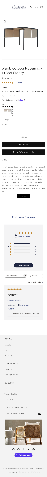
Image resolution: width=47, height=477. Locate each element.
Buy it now (23, 144)
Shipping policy (36, 472)
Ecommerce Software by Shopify (23, 469)
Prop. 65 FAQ (9, 399)
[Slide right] (26, 63)
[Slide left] (21, 63)
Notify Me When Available (23, 152)
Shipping (4, 96)
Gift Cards (8, 355)
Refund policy (39, 469)
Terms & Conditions (11, 394)
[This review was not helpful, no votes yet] (37, 313)
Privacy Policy (9, 389)
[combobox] (35, 282)
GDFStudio (11, 469)
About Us (8, 345)
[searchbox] (13, 275)
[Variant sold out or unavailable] (7, 111)
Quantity (4, 125)
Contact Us (8, 369)
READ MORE (23, 196)
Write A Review (23, 265)
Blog (6, 350)
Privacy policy (13, 472)
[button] (4, 6)
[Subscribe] (39, 413)
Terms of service (24, 472)
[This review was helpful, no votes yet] (33, 313)
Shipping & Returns (11, 374)
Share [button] (6, 160)
